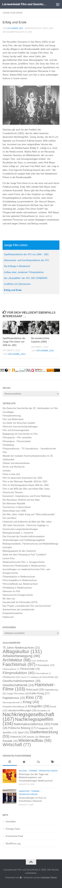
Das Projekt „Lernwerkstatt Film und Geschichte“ (27, 606)
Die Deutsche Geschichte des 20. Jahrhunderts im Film (30, 408)
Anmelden (11, 821)
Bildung (23, 771)
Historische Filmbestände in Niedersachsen (24, 565)
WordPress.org (13, 843)
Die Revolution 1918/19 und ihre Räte (21, 500)
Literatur (7, 470)
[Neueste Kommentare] (38, 762)
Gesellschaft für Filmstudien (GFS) (20, 602)
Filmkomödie (30, 668)
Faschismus (19, 664)
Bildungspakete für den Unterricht (19, 551)
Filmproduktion (19, 673)
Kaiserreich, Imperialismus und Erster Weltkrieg (26, 496)
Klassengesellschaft (12, 702)
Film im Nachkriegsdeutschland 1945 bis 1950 (26, 485)
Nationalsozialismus (32, 724)
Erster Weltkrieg (39, 661)
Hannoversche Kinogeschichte (18, 595)
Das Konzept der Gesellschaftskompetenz (24, 536)
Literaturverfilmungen (22, 710)
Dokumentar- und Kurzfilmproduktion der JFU (26, 260)
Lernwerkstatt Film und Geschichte (24, 4)
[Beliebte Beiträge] (24, 762)
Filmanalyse (45, 665)
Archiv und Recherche (14, 466)
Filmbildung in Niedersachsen (17, 587)
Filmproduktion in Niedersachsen (19, 576)
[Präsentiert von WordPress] (21, 878)
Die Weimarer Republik (14, 503)
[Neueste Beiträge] (10, 762)
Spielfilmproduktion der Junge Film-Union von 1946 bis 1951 (14, 341)
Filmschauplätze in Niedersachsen (20, 580)
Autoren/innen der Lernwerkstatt (18, 609)
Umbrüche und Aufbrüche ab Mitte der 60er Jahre (27, 521)
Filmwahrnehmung (12, 415)
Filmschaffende (43, 673)
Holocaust (35, 689)
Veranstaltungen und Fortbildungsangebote (24, 540)
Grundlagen (8, 412)
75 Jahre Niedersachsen (21, 647)
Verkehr (33, 737)
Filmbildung (8, 445)
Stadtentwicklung (30, 734)
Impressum (8, 617)
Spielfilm (10, 732)
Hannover (24, 791)
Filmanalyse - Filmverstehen (17, 441)
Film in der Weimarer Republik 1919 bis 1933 (25, 481)
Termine (33, 771)
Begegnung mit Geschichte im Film (20, 434)
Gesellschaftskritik (18, 685)
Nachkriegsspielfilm (28, 721)
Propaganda (45, 728)
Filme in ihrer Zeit (11, 474)
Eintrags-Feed (13, 829)
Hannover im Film (11, 591)
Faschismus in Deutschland (16, 507)
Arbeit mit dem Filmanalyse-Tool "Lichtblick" (25, 554)
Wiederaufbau (34, 740)
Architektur (17, 660)
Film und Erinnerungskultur (16, 430)
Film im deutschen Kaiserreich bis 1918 (22, 478)
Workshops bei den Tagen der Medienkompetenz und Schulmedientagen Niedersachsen (36, 777)
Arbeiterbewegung (21, 656)
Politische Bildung (22, 728)
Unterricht (18, 736)
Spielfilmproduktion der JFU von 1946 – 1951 (26, 254)
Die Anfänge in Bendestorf (17, 266)
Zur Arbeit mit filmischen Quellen (19, 423)
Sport (23, 732)
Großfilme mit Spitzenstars (17, 284)
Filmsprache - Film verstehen (17, 437)
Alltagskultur (22, 651)
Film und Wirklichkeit (13, 419)
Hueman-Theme (49, 877)
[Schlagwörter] (52, 762)
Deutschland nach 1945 (14, 510)
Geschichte (50, 677)
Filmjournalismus (11, 669)
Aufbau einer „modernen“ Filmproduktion (24, 272)
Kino (34, 697)
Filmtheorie (11, 677)
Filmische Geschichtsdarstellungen (20, 426)
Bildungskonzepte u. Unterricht (18, 532)
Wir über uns (9, 598)
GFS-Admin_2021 (15, 28)
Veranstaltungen (48, 771)
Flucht (25, 677)
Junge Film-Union (12, 13)
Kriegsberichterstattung (15, 706)
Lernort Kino (9, 558)
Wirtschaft (17, 744)
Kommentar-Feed (14, 836)
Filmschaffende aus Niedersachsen (20, 584)
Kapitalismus (14, 698)
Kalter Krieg (39, 693)
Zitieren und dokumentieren (16, 463)
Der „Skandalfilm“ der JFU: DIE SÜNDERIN (25, 278)
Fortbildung (35, 677)
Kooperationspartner (13, 613)
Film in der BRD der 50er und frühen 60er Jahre (26, 488)
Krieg (31, 702)
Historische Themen (13, 492)
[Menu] (57, 4)
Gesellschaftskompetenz (21, 681)
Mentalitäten (43, 711)
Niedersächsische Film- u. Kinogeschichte (24, 562)
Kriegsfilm (38, 706)
